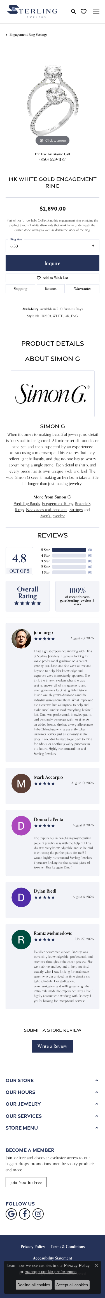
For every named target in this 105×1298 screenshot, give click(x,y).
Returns (51, 288)
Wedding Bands (27, 503)
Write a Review (52, 1046)
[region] (52, 100)
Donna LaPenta (48, 819)
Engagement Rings (57, 503)
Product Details (52, 343)
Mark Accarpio (48, 777)
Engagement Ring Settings (28, 34)
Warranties (82, 288)
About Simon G (52, 358)
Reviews (52, 535)
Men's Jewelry (52, 515)
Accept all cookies (72, 1285)
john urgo (43, 632)
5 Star (45, 550)
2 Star (45, 567)
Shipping (20, 288)
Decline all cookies (33, 1285)
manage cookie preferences (50, 1271)
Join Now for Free (26, 1182)
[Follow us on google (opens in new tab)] (11, 1214)
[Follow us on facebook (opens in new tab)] (24, 1214)
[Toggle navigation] (96, 12)
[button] (73, 11)
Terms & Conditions (68, 1246)
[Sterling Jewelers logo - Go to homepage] (32, 12)
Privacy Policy (33, 1246)
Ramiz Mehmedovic (53, 933)
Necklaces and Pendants (46, 509)
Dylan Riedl (45, 891)
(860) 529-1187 (52, 159)
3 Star (45, 561)
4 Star (45, 555)
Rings (19, 509)
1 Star (46, 572)
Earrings (76, 509)
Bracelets (82, 503)
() (90, 550)
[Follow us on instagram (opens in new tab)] (38, 1214)
